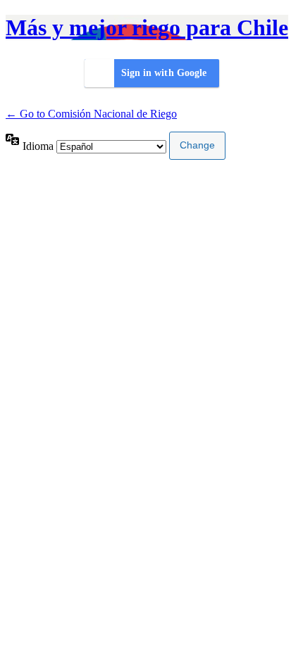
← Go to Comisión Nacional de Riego (91, 114)
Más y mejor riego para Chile (147, 27)
